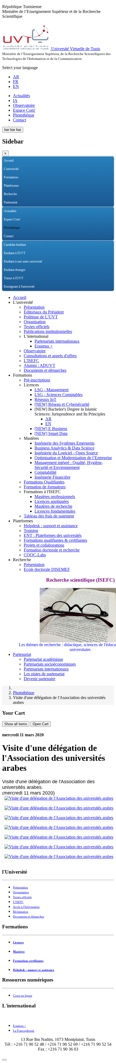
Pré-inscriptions (37, 380)
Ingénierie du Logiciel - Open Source (66, 453)
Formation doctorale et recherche (52, 550)
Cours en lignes (22, 995)
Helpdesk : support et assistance (51, 525)
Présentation (34, 307)
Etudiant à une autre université (23, 261)
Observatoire (24, 105)
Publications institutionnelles (48, 331)
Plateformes (11, 186)
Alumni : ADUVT (39, 365)
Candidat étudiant (15, 245)
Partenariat (10, 202)
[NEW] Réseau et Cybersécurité (62, 404)
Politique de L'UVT (41, 317)
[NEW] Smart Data (51, 433)
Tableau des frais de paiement (49, 516)
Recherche (10, 194)
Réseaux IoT (45, 399)
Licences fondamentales (55, 511)
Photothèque (23, 115)
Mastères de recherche (53, 506)
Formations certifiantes (28, 960)
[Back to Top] (4, 1060)
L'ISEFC (31, 360)
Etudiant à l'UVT (14, 253)
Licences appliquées (52, 501)
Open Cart (41, 724)
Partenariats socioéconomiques (50, 664)
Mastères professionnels (55, 496)
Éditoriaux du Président (44, 312)
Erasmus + (44, 346)
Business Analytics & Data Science (64, 448)
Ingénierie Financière (52, 477)
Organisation (35, 321)
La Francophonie (23, 1030)
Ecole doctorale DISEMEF (47, 569)
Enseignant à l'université (19, 286)
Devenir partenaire (39, 678)
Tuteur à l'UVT (13, 278)
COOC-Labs (35, 555)
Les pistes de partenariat (44, 674)
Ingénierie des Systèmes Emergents (64, 443)
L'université (11, 169)
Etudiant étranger (14, 270)
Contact (19, 120)
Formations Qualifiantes (44, 482)
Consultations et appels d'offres (50, 355)
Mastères (19, 951)
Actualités (21, 95)
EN (16, 86)
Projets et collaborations (44, 545)
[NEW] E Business (51, 428)
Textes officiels (36, 326)
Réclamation (20, 911)
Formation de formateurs (45, 487)
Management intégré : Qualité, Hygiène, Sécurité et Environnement (69, 465)
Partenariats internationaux (57, 341)
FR (15, 81)
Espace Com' (24, 110)
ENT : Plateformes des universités (52, 535)
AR (16, 76)
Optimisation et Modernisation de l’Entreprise (73, 457)
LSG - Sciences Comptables (59, 394)
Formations (11, 177)
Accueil (8, 160)
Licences (18, 942)
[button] (110, 169)
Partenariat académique (43, 659)
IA (15, 100)
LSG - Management (52, 389)
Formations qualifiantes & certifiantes (55, 540)
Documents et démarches (45, 370)
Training (31, 530)
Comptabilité (45, 472)
